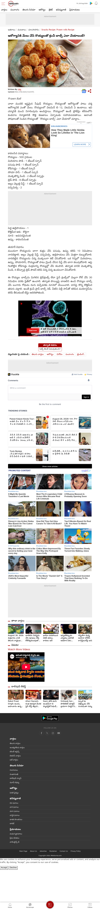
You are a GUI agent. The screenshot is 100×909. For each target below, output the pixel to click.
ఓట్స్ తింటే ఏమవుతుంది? (50, 349)
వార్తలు (4, 10)
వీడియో (15, 645)
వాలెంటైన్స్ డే (14, 842)
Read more (33, 330)
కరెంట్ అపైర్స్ (14, 752)
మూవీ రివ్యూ (14, 782)
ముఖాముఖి (14, 774)
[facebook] (41, 733)
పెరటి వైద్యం (14, 793)
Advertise (43, 851)
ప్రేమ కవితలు (14, 838)
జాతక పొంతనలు (16, 819)
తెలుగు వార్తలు (38, 354)
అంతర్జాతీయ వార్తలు (17, 748)
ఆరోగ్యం (42, 10)
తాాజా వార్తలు (17, 621)
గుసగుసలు (14, 770)
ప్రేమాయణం (74, 10)
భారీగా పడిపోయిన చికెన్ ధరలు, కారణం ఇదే (50, 638)
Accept (4, 867)
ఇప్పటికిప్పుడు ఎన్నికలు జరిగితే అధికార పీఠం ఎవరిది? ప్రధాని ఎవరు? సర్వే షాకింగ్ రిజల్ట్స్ (67, 638)
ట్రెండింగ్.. (81, 354)
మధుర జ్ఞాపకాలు (16, 834)
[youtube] (53, 733)
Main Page (23, 851)
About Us (33, 851)
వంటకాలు (22, 30)
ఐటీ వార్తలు (14, 760)
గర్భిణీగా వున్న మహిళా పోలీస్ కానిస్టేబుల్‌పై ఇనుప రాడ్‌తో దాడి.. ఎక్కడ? (86, 638)
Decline (13, 867)
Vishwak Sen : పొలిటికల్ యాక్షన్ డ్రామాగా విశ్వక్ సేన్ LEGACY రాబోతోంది (68, 704)
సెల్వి (19, 89)
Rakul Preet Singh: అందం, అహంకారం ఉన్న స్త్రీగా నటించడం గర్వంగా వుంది (14, 704)
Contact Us (64, 851)
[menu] (3, 3)
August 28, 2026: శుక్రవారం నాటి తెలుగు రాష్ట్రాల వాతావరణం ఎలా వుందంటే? (16, 638)
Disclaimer (53, 851)
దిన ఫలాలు (14, 803)
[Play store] (91, 3)
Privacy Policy (76, 851)
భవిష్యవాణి (61, 10)
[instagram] (58, 733)
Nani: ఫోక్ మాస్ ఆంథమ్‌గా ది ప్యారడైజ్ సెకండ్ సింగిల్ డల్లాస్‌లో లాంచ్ (50, 704)
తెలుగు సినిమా (28, 10)
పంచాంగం (14, 10)
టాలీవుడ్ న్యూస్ (15, 778)
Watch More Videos (19, 649)
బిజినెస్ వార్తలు (15, 756)
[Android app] (50, 718)
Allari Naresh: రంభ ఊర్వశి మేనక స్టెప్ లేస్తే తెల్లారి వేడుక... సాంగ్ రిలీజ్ (33, 704)
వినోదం (59, 354)
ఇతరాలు (11, 30)
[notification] (96, 3)
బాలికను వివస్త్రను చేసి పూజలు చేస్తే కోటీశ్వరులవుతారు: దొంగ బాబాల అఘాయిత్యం (33, 638)
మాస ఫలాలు (14, 811)
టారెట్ (12, 823)
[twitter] (47, 733)
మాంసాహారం (33, 30)
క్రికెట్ (51, 10)
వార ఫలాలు (14, 807)
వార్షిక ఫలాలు (15, 815)
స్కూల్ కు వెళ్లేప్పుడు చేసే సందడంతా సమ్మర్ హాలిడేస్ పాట (85, 704)
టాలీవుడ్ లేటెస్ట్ (18, 686)
